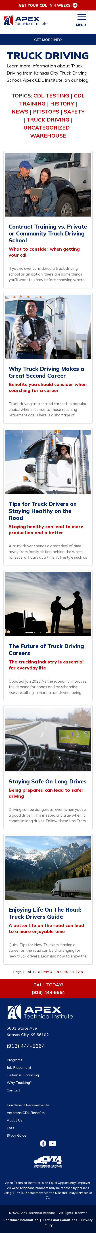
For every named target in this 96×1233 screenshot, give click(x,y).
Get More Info (48, 39)
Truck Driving (48, 119)
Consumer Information (20, 1220)
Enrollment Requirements (28, 1105)
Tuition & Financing (23, 1075)
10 (66, 971)
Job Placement (19, 1067)
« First (43, 971)
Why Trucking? (19, 1082)
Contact (13, 1090)
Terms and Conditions (60, 1220)
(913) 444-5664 (48, 992)
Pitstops (46, 111)
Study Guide (16, 1135)
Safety (74, 111)
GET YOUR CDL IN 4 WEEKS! (45, 5)
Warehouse (48, 135)
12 (77, 971)
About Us (14, 1120)
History (62, 103)
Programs (14, 1060)
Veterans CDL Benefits (26, 1112)
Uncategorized (46, 127)
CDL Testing (51, 95)
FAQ (10, 1128)
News (20, 111)
